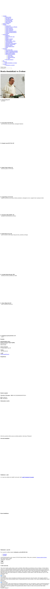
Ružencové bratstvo (9, 38)
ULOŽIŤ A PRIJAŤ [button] (4, 587)
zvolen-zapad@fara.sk (4, 354)
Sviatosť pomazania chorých (10, 31)
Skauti (6, 47)
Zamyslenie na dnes (9, 19)
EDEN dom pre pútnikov (10, 54)
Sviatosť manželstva (9, 30)
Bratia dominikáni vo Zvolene (11, 62)
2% (3, 60)
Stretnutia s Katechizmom (10, 44)
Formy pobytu (10, 56)
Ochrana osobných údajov (42, 557)
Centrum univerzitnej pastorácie (11, 50)
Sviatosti (4, 24)
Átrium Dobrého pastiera (10, 53)
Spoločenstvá (5, 34)
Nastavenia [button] (3, 559)
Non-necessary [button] (3, 581)
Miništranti (7, 35)
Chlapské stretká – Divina (10, 41)
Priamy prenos (8, 22)
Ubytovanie (10, 55)
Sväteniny (7, 33)
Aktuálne (4, 15)
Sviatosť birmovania (9, 29)
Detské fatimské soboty (9, 46)
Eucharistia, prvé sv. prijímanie (11, 26)
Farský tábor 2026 (8, 21)
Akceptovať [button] (8, 559)
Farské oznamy (8, 17)
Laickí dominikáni (8, 42)
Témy (9, 58)
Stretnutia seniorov (9, 45)
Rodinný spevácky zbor (10, 36)
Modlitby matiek (8, 39)
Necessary (4, 575)
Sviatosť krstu (8, 25)
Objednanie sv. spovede (10, 65)
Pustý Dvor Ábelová (9, 59)
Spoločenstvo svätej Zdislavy (11, 43)
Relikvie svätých (6, 23)
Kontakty (5, 63)
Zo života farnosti (8, 20)
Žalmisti (6, 37)
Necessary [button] (2, 574)
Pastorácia (5, 48)
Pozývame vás (8, 18)
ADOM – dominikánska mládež (11, 51)
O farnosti (5, 61)
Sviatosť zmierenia (9, 27)
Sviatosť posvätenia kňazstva (11, 32)
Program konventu (11, 57)
